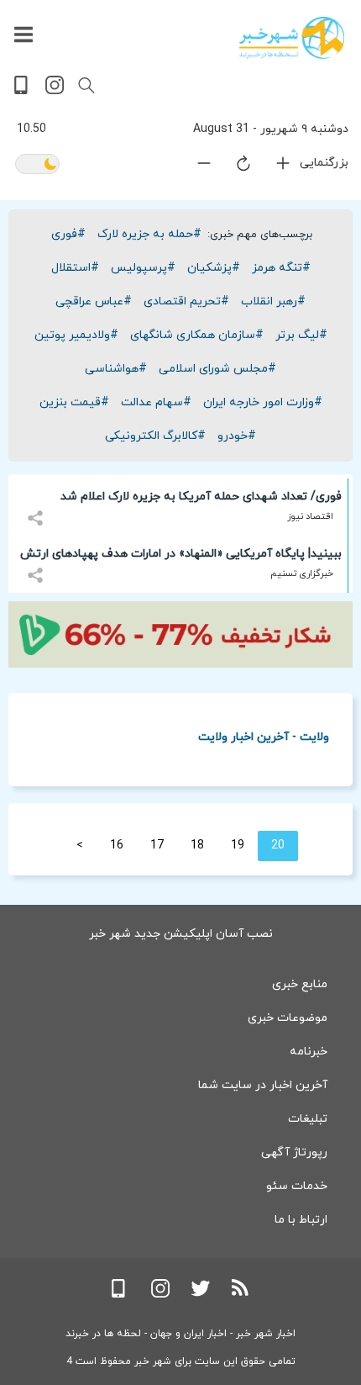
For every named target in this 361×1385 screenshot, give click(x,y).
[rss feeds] (241, 1295)
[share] (37, 508)
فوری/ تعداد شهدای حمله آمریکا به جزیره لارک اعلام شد (201, 497)
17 (157, 846)
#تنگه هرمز (281, 268)
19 (237, 846)
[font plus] (273, 167)
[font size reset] (233, 166)
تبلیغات (307, 1119)
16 (116, 846)
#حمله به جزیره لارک (149, 234)
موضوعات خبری (287, 1018)
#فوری (68, 234)
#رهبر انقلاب (273, 301)
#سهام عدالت (156, 402)
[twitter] (200, 1295)
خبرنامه (308, 1052)
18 (197, 846)
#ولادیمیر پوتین (76, 335)
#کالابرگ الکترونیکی (155, 436)
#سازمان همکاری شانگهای (197, 335)
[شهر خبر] (291, 38)
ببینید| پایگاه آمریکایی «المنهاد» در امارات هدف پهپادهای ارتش (181, 554)
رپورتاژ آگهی (294, 1152)
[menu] (23, 35)
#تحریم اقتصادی (186, 301)
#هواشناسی (116, 369)
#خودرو (236, 436)
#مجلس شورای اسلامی (217, 369)
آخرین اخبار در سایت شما (262, 1085)
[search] (86, 85)
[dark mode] (37, 165)
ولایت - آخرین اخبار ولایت (263, 736)
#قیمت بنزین (74, 402)
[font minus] (194, 167)
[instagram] (54, 91)
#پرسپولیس (143, 268)
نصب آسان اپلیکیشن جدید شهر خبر (181, 934)
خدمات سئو (296, 1186)
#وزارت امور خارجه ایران (262, 402)
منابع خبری (299, 984)
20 (278, 846)
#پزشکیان (213, 268)
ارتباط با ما (301, 1220)
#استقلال (75, 268)
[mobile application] (22, 91)
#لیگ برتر (301, 335)
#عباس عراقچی (93, 301)
